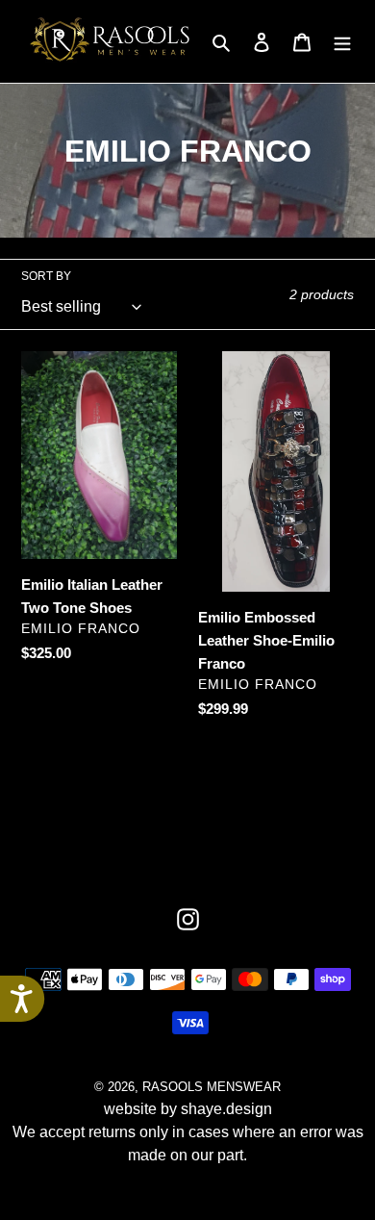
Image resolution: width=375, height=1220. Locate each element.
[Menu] (342, 41)
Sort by (46, 276)
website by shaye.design (188, 1109)
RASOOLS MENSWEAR (211, 1087)
